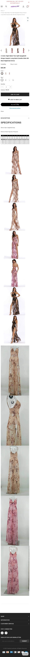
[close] (28, 2)
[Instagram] (2, 633)
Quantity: (3, 84)
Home (2, 10)
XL (13, 80)
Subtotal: (3, 90)
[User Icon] (23, 6)
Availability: (3, 64)
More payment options (15, 108)
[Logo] (15, 6)
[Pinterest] (6, 633)
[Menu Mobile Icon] (2, 6)
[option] (15, 32)
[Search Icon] (6, 6)
